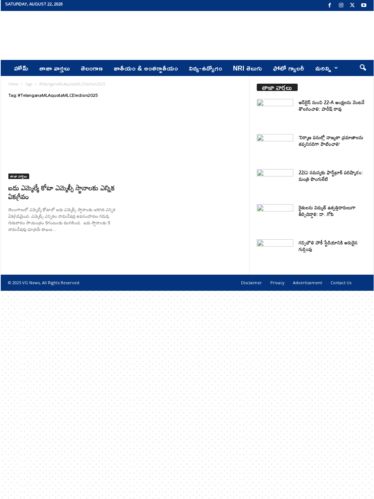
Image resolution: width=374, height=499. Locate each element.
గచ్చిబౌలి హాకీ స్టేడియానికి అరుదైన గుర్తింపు (328, 246)
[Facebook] (329, 5)
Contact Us (341, 282)
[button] (363, 68)
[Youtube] (363, 5)
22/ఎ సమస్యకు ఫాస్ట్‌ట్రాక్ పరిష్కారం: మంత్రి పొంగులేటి (331, 176)
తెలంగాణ (92, 68)
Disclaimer (251, 282)
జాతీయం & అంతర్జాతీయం (146, 68)
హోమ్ (21, 68)
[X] (352, 5)
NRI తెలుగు (247, 68)
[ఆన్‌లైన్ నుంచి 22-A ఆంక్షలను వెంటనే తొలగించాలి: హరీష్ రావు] (275, 112)
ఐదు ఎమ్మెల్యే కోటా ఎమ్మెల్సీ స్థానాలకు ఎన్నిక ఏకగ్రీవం (61, 192)
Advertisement (307, 282)
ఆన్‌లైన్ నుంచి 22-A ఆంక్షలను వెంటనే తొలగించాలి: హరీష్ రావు (332, 106)
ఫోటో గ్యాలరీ (288, 68)
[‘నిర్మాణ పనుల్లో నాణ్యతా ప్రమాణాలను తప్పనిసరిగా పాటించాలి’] (275, 147)
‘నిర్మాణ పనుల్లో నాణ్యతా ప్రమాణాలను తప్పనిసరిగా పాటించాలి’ (331, 141)
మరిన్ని (323, 68)
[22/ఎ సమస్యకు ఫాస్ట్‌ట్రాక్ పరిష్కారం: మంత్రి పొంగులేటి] (275, 183)
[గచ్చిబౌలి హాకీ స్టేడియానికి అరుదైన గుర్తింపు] (275, 253)
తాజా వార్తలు (54, 68)
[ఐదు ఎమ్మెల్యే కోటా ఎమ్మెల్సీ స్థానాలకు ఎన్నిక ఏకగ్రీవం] (63, 143)
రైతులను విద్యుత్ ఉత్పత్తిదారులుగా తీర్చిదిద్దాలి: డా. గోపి (327, 211)
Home (13, 84)
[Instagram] (341, 5)
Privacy (277, 282)
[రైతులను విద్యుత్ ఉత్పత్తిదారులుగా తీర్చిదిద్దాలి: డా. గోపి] (275, 218)
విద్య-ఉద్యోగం (205, 68)
